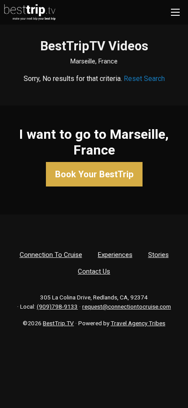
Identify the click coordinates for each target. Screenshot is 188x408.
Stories (158, 255)
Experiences (115, 255)
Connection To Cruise (51, 255)
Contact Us (94, 271)
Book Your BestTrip (94, 174)
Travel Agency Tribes (138, 323)
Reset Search (144, 78)
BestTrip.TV (58, 323)
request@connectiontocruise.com (126, 306)
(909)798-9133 (57, 306)
